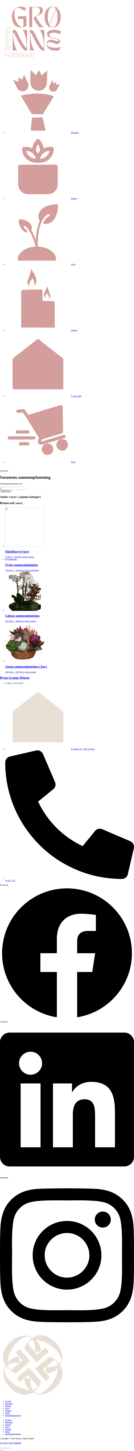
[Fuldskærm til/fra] (4, 1448)
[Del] (6, 1448)
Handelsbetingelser (13, 1415)
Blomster (9, 1404)
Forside (8, 1401)
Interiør (8, 1411)
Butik (7, 1413)
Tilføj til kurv (5, 491)
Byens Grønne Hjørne (15, 677)
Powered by (10, 1443)
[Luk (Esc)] (9, 1448)
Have (7, 1408)
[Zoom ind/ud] (1, 1448)
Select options (28, 557)
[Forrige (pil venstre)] (1, 1450)
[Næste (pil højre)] (4, 1450)
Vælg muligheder (32, 570)
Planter (8, 1406)
